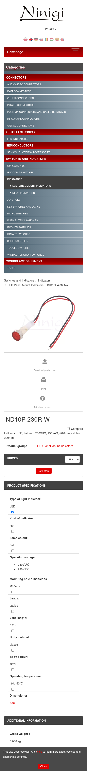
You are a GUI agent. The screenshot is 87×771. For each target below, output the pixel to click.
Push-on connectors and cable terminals (36, 111)
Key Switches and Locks (23, 206)
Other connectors (20, 98)
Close (43, 766)
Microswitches (17, 213)
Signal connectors (20, 125)
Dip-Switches (16, 165)
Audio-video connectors (24, 84)
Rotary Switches (18, 234)
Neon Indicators (23, 192)
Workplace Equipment (24, 261)
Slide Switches (17, 241)
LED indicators (17, 138)
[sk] (62, 39)
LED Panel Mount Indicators (31, 186)
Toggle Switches (18, 247)
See (12, 703)
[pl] (25, 39)
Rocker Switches (19, 227)
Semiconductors (19, 145)
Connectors (16, 77)
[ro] (47, 39)
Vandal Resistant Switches (25, 254)
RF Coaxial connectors (23, 118)
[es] (57, 39)
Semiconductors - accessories (28, 152)
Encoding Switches (20, 172)
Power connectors (20, 105)
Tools (11, 268)
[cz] (41, 39)
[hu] (52, 39)
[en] (31, 39)
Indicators (14, 179)
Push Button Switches (22, 220)
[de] (36, 39)
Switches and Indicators (26, 159)
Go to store (44, 471)
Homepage (15, 52)
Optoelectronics (20, 132)
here (39, 751)
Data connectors (19, 91)
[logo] (43, 13)
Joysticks (13, 199)
